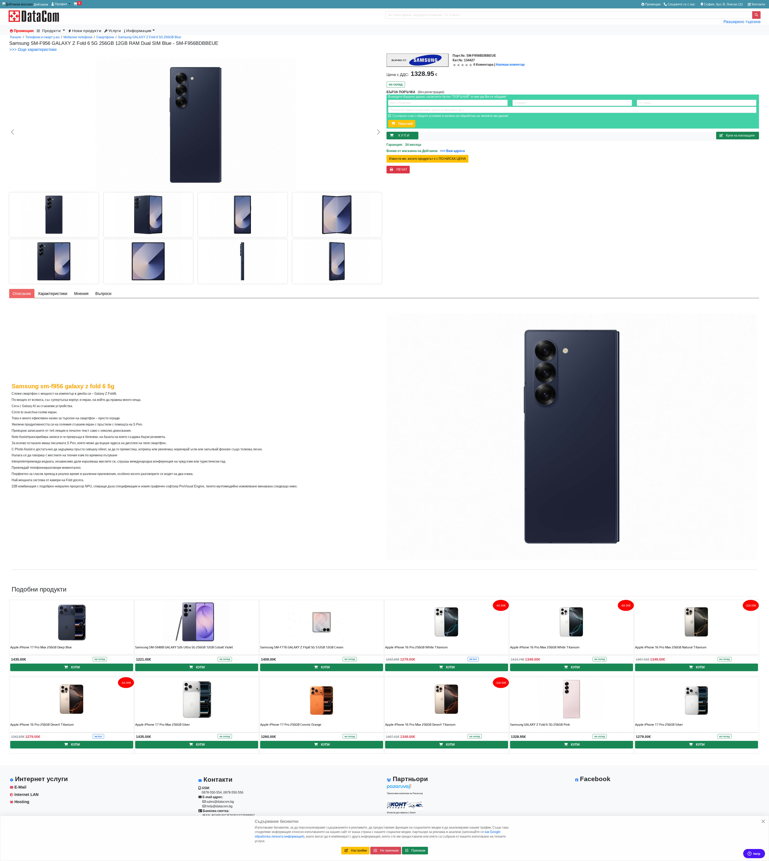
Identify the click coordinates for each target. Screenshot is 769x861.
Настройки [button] (357, 850)
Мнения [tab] (81, 293)
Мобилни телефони (77, 37)
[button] (60, 4)
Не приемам (388, 850)
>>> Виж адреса (452, 151)
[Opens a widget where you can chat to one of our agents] (754, 854)
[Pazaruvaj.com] (405, 787)
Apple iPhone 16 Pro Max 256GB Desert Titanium (420, 724)
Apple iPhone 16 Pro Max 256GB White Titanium (544, 647)
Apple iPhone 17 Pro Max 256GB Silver (162, 724)
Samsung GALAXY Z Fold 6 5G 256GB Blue (149, 37)
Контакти (758, 4)
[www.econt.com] (405, 805)
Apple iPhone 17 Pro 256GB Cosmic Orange (290, 724)
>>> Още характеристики (32, 49)
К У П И (405, 135)
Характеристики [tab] (52, 293)
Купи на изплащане (739, 135)
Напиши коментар (510, 64)
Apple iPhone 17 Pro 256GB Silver (659, 724)
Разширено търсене (742, 21)
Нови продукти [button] (86, 30)
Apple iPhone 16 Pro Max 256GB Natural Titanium (670, 647)
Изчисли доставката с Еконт (401, 812)
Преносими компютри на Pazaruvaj (405, 793)
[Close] (763, 821)
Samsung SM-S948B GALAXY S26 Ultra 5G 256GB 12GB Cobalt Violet (184, 647)
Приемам (416, 850)
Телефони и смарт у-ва (42, 37)
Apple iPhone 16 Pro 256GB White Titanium (416, 647)
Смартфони (105, 37)
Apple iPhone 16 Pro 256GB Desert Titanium (42, 724)
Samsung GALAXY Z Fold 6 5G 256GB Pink (540, 724)
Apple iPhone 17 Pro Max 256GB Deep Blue (41, 647)
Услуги (114, 30)
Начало (15, 37)
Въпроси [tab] (103, 293)
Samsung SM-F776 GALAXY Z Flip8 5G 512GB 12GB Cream (301, 647)
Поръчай (404, 123)
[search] (756, 15)
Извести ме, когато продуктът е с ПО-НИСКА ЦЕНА (427, 158)
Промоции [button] (23, 30)
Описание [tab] (22, 293)
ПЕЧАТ (400, 169)
